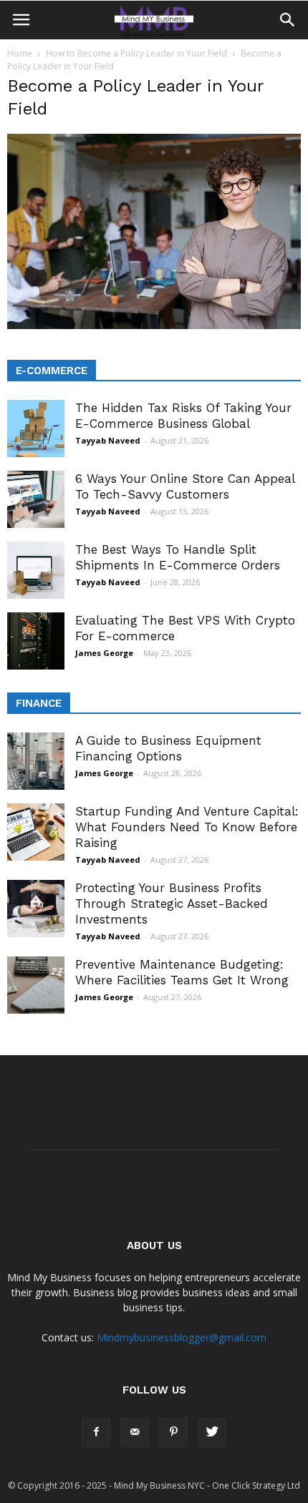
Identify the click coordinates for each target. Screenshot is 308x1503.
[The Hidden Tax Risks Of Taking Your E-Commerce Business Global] (35, 428)
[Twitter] (212, 1432)
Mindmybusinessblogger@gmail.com (181, 1337)
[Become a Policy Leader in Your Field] (154, 325)
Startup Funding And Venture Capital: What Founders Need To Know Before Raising (187, 827)
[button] (288, 20)
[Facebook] (96, 1432)
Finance (39, 703)
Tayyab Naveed (107, 440)
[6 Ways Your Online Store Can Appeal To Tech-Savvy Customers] (35, 499)
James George (104, 652)
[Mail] (134, 1432)
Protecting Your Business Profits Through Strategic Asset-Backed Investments (171, 903)
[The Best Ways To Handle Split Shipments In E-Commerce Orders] (35, 570)
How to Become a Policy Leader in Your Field (136, 53)
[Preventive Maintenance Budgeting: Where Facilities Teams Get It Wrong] (35, 985)
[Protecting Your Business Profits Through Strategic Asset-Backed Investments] (35, 908)
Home (19, 53)
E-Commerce (51, 370)
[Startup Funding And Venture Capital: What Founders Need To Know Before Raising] (35, 832)
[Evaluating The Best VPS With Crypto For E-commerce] (35, 641)
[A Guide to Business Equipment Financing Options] (35, 761)
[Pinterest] (173, 1432)
